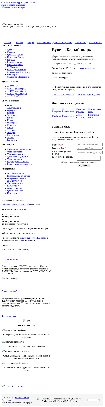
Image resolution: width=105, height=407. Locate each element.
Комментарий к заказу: (63, 157)
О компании (80, 42)
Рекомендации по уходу (89, 94)
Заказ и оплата (44, 42)
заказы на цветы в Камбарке (33, 238)
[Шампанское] (68, 112)
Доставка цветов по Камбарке (16, 204)
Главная (7, 42)
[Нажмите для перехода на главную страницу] (13, 7)
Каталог (19, 42)
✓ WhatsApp (14, 2)
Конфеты (56, 116)
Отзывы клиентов (10, 259)
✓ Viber (4, 2)
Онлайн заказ (95, 42)
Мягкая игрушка (80, 116)
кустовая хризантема (85, 68)
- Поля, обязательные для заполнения (77, 162)
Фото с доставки (9, 316)
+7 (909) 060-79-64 (29, 2)
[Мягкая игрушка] (82, 112)
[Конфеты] (57, 112)
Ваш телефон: (59, 148)
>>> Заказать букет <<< (63, 94)
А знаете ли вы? (9, 291)
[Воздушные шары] (95, 112)
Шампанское (68, 116)
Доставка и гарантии (62, 42)
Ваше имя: (57, 145)
